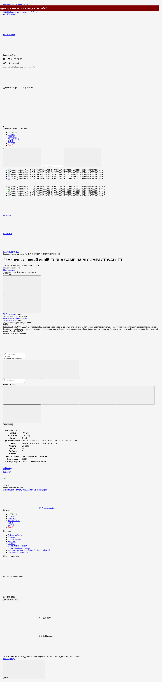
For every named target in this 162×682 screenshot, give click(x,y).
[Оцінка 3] (98, 395)
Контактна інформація (18, 552)
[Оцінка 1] (22, 395)
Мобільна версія (46, 508)
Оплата (11, 544)
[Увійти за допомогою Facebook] (22, 369)
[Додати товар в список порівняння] (22, 284)
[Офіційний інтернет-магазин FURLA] (15, 483)
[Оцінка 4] (136, 395)
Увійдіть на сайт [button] (10, 314)
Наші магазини (14, 539)
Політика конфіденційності (20, 548)
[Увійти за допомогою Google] (60, 369)
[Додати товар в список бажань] (22, 303)
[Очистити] (82, 157)
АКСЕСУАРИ (14, 139)
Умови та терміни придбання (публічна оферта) (29, 550)
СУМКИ (11, 135)
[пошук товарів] (22, 157)
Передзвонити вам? (11, 599)
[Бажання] (81, 77)
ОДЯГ (10, 141)
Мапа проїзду (9, 659)
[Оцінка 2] (60, 395)
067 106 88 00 (9, 14)
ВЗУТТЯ (11, 143)
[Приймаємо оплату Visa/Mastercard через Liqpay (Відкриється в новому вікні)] (25, 490)
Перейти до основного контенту (17, 4)
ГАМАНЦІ (12, 137)
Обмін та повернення (17, 546)
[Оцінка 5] (22, 413)
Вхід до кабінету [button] (15, 535)
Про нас (11, 537)
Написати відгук (10, 270)
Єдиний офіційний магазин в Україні (19, 67)
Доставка (12, 542)
